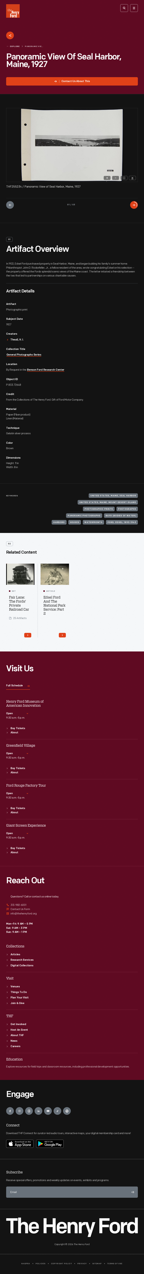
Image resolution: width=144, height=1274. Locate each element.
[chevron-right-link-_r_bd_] (27, 635)
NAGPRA (25, 1264)
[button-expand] (28, 568)
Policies (41, 1264)
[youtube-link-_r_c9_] (48, 1111)
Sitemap (97, 1264)
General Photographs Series (23, 355)
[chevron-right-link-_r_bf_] (62, 635)
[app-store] (20, 1144)
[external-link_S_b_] (72, 909)
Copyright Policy (61, 1264)
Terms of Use (114, 1264)
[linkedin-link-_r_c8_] (38, 1111)
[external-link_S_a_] (72, 905)
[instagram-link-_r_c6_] (19, 1111)
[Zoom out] (115, 178)
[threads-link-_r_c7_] (29, 1111)
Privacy (82, 1264)
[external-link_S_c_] (72, 913)
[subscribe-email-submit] (132, 1192)
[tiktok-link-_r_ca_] (57, 1111)
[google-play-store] (50, 1144)
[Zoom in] (107, 178)
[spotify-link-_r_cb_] (67, 1111)
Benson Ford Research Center (45, 370)
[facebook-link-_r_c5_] (10, 1111)
